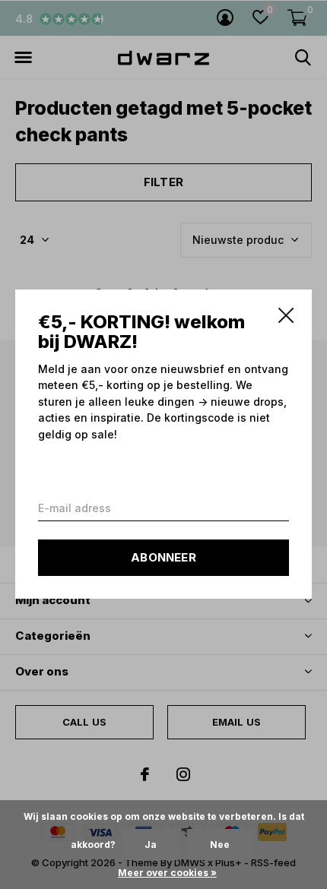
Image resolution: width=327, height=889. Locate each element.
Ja (150, 844)
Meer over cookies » (167, 872)
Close (286, 315)
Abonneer (163, 558)
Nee (220, 844)
